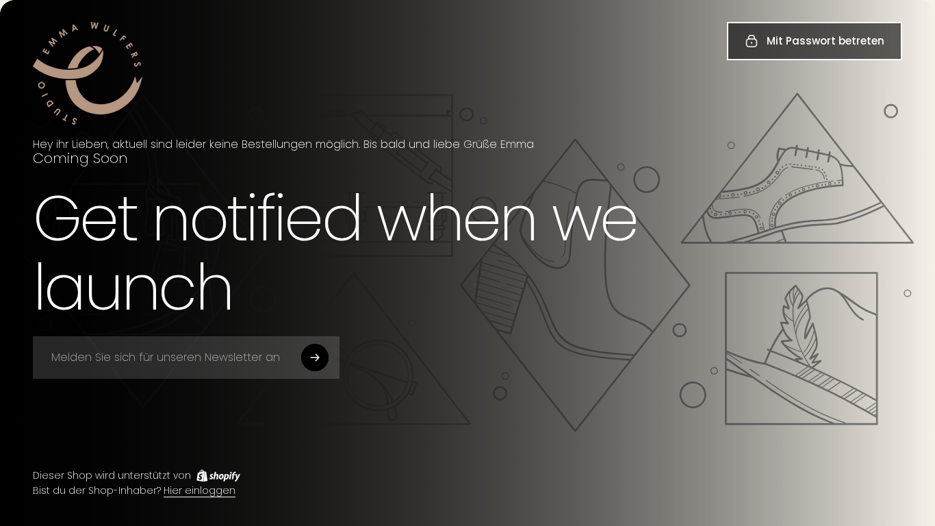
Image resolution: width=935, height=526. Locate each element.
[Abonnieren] (315, 357)
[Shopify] (218, 475)
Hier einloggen (199, 491)
